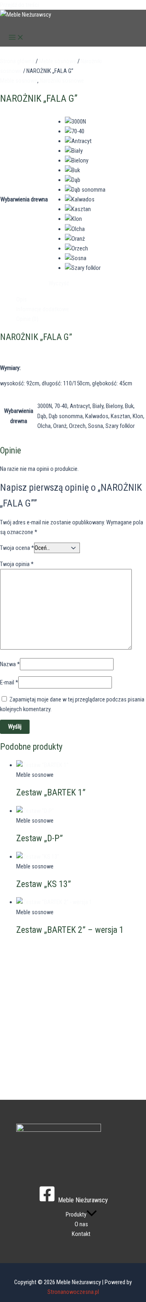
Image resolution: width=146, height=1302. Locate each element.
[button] (91, 1214)
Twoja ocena (17, 548)
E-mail (9, 682)
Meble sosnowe (57, 61)
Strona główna (17, 61)
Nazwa (10, 664)
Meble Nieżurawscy (37, 24)
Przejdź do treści (19, 5)
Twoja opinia (17, 564)
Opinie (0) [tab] (27, 319)
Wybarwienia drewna (24, 199)
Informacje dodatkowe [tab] (42, 309)
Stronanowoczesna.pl (73, 1292)
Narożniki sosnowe (62, 80)
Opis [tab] (21, 299)
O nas (81, 1224)
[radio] (85, 121)
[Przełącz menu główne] (16, 38)
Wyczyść (59, 283)
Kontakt (81, 1234)
